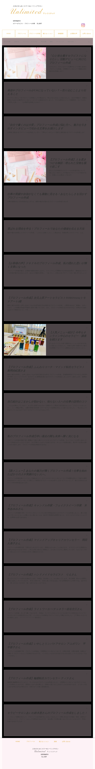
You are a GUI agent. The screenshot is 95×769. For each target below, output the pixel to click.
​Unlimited (25, 11)
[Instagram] (83, 25)
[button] (89, 42)
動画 (51, 41)
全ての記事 (7, 41)
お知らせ (16, 41)
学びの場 (43, 41)
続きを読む (71, 41)
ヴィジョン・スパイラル (30, 41)
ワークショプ (60, 41)
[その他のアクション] (87, 51)
